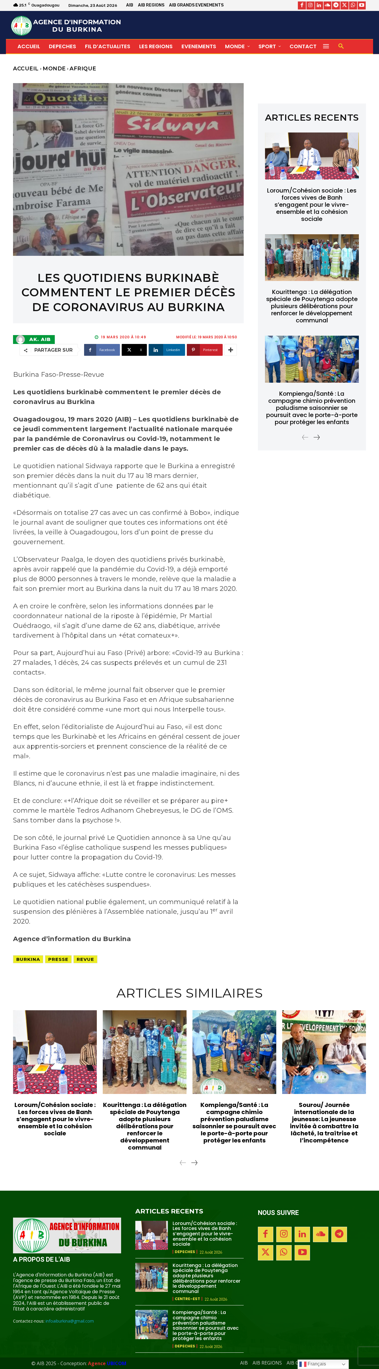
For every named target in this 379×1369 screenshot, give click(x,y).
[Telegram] (336, 5)
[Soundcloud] (327, 5)
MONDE (54, 68)
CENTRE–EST (187, 1299)
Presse (58, 959)
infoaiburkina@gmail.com (70, 1321)
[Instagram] (310, 5)
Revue (85, 959)
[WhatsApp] (353, 5)
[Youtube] (361, 5)
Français (316, 1363)
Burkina (28, 959)
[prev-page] (305, 437)
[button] (341, 46)
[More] (230, 350)
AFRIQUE (83, 68)
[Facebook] (302, 5)
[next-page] (316, 437)
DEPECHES (185, 1252)
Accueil (26, 68)
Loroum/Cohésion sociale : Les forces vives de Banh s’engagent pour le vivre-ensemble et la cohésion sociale (311, 204)
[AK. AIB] (22, 339)
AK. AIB (40, 339)
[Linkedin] (319, 5)
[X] (344, 5)
